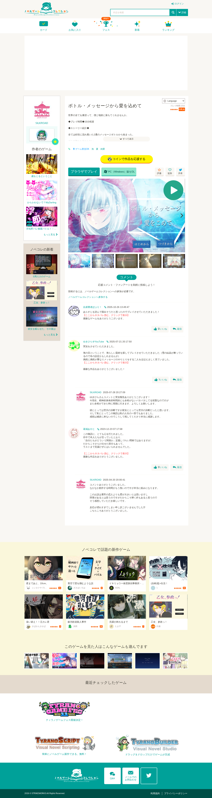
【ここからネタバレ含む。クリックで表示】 (106, 315)
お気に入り (75, 29)
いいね (160, 329)
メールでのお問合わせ (130, 775)
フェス (106, 29)
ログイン (179, 3)
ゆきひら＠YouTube (93, 341)
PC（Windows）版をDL (119, 171)
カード (43, 29)
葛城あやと (89, 429)
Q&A (112, 775)
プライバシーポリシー (175, 793)
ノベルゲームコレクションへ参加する (88, 297)
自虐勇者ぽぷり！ (92, 307)
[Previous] (72, 215)
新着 (137, 29)
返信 (177, 329)
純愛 (103, 149)
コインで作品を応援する (129, 159)
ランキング (168, 29)
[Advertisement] (106, 63)
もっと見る (49, 234)
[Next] (181, 215)
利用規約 (155, 793)
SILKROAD (95, 392)
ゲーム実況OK (82, 149)
